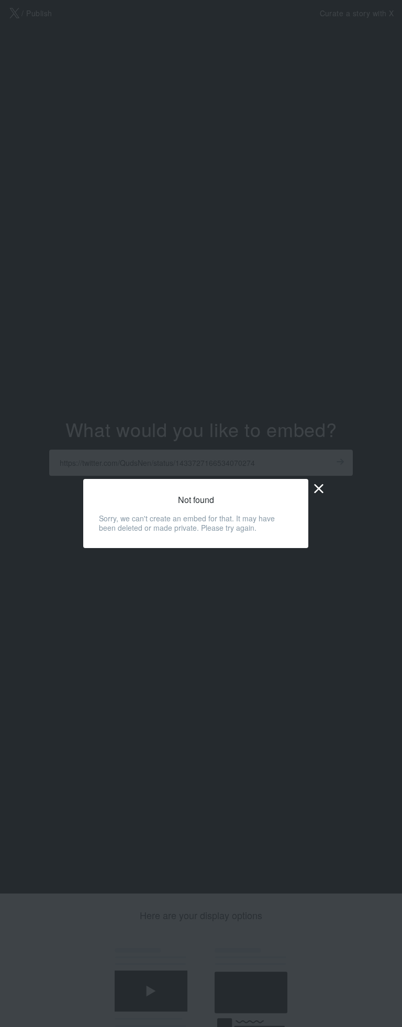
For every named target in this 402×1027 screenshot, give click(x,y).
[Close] (319, 488)
